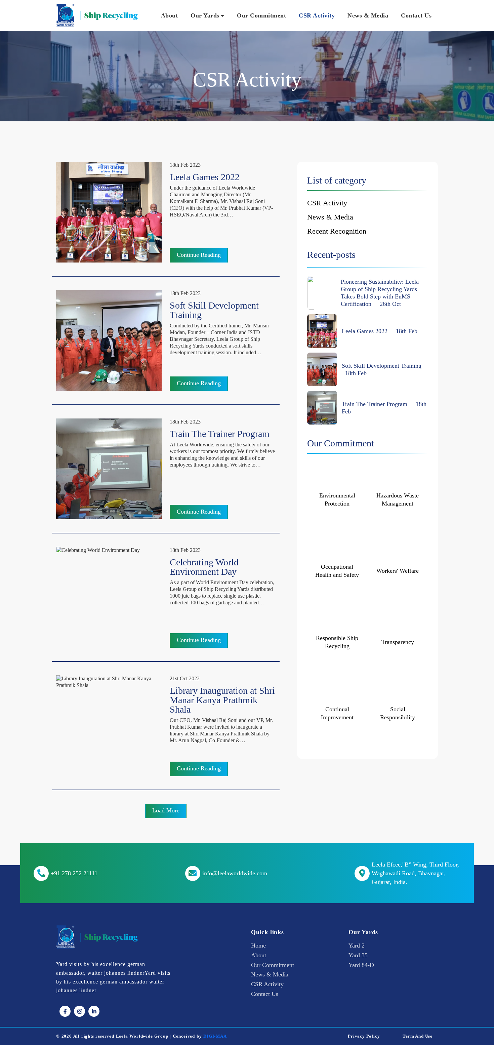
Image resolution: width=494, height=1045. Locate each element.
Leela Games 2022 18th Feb (379, 331)
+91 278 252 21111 (74, 873)
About (169, 15)
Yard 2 (356, 945)
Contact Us (416, 15)
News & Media (367, 15)
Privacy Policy (364, 1036)
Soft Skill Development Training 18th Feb (383, 369)
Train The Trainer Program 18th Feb (384, 408)
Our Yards (205, 15)
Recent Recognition (336, 231)
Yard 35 (358, 955)
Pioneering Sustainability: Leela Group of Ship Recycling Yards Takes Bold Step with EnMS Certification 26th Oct (380, 292)
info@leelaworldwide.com (234, 873)
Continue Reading (199, 254)
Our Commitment (261, 15)
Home (258, 945)
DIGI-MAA (215, 1036)
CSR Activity (317, 15)
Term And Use (418, 1036)
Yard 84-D (361, 965)
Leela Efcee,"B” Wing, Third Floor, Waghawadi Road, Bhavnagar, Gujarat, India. (415, 873)
